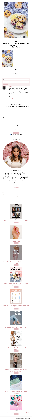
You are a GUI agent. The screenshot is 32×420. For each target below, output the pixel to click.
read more (16, 187)
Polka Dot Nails (16, 241)
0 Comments (18, 47)
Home (16, 346)
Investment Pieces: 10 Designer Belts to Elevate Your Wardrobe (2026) (16, 370)
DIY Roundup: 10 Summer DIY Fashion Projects (16, 412)
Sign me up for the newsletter (16, 129)
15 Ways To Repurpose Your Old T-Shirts (16, 391)
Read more (16, 222)
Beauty (16, 219)
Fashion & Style (16, 260)
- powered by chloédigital (27, 418)
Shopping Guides (16, 368)
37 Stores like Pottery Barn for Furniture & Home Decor (16, 348)
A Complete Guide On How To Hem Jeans (16, 327)
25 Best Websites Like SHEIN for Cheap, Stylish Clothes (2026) (16, 284)
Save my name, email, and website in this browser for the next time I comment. (16, 126)
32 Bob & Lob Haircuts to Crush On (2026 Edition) (16, 221)
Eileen (10, 86)
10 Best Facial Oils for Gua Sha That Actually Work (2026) (16, 306)
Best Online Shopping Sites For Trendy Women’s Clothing (16, 262)
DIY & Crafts (16, 410)
